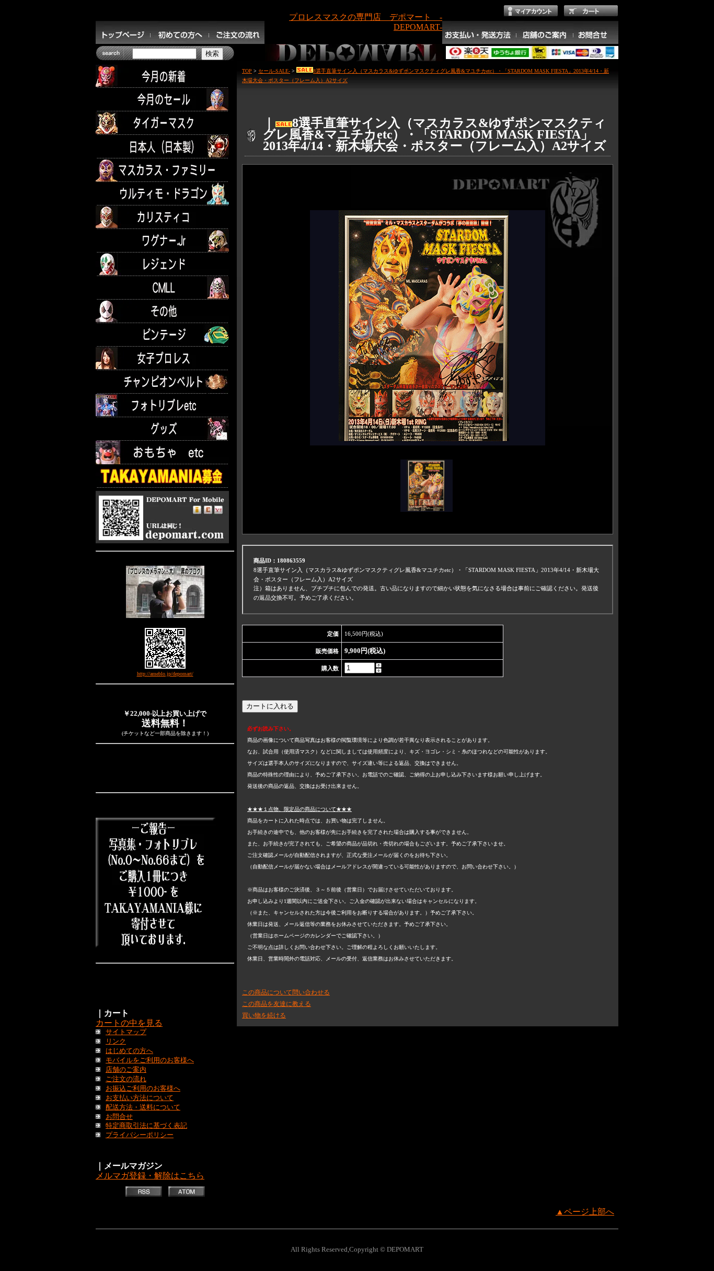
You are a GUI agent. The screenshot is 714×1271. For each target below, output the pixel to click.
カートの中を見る (129, 1022)
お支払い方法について (140, 1098)
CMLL (165, 288)
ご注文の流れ (126, 1079)
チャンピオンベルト (165, 382)
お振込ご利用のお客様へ (143, 1088)
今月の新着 (165, 76)
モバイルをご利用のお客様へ (150, 1060)
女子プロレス (165, 358)
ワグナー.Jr (165, 241)
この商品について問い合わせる (286, 992)
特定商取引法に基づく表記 (146, 1125)
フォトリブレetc (165, 405)
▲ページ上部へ (585, 1211)
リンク (116, 1041)
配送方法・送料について (143, 1107)
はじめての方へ (129, 1051)
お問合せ (119, 1116)
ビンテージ (165, 335)
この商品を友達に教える (276, 1003)
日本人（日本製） (165, 146)
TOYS (165, 452)
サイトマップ (126, 1032)
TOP (247, 71)
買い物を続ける (264, 1015)
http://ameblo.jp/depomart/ (165, 674)
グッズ (165, 429)
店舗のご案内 (126, 1069)
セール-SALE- (274, 71)
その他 (165, 311)
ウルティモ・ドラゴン (165, 193)
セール (165, 99)
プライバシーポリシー (140, 1135)
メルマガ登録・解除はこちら (150, 1175)
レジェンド (165, 264)
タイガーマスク (165, 123)
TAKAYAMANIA (165, 476)
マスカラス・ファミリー (165, 170)
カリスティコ (165, 217)
